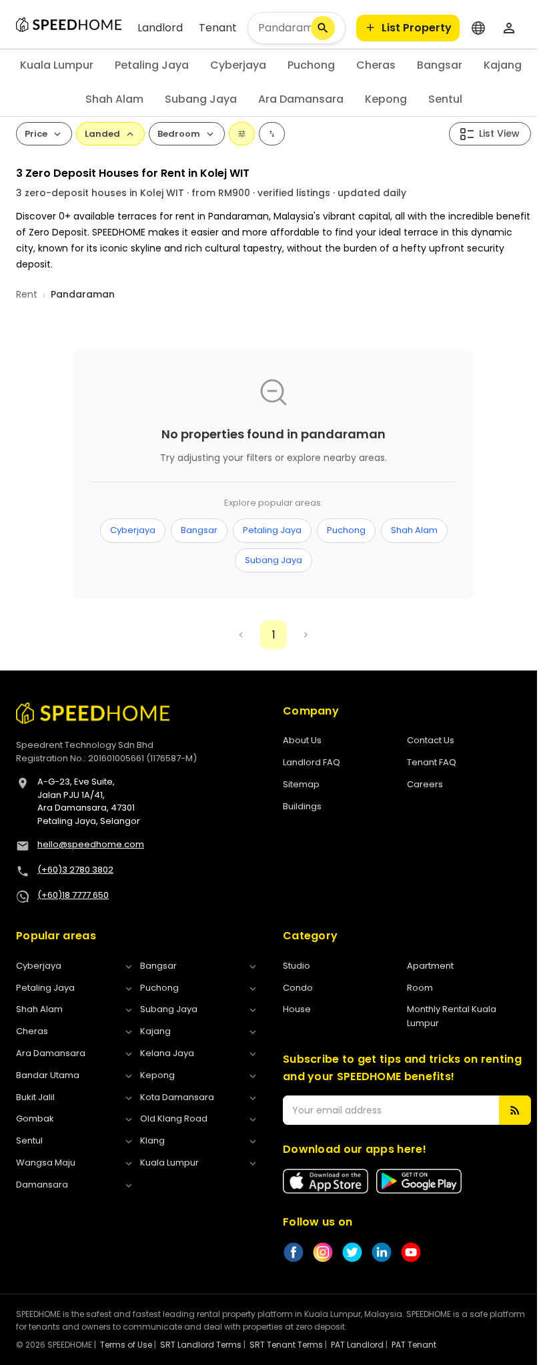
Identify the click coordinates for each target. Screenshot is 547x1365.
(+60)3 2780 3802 (75, 869)
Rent (26, 294)
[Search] (323, 28)
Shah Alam (114, 99)
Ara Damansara (301, 99)
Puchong (311, 65)
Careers (425, 784)
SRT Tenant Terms (286, 1344)
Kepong (386, 99)
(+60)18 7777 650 (73, 895)
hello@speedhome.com (90, 844)
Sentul (445, 99)
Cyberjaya (238, 65)
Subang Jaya (201, 99)
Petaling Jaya (152, 65)
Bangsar (439, 65)
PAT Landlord (357, 1344)
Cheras (376, 65)
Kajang (503, 65)
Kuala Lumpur (56, 65)
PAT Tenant (414, 1344)
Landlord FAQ (311, 762)
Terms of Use (126, 1344)
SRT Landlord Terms (200, 1344)
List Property (417, 27)
